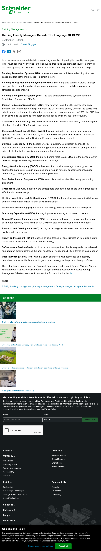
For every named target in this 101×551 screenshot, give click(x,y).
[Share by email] (19, 52)
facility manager (64, 286)
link (72, 273)
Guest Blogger (28, 44)
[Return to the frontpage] (15, 10)
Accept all (63, 546)
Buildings (11, 22)
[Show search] (92, 10)
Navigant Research (84, 286)
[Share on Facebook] (4, 52)
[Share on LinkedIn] (9, 52)
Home (4, 22)
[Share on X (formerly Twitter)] (14, 52)
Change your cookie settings (40, 546)
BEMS (5, 286)
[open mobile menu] (98, 10)
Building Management (25, 22)
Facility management (44, 286)
